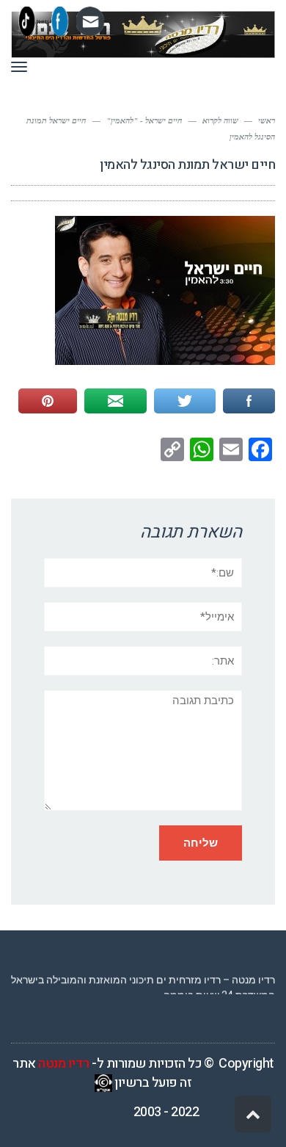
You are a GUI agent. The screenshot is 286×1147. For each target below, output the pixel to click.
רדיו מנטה (63, 1064)
